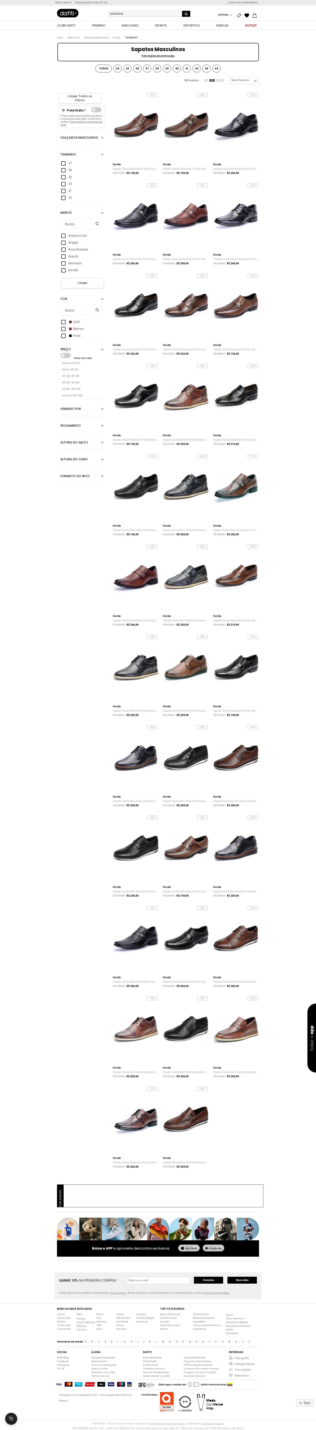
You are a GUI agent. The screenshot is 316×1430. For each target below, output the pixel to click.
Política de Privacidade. (216, 1293)
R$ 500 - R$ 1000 (71, 389)
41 (186, 68)
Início (60, 37)
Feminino (208, 1280)
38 (157, 68)
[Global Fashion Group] (146, 1384)
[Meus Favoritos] (247, 15)
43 (207, 68)
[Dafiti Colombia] (229, 1384)
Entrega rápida (245, 1364)
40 (177, 68)
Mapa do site (99, 1368)
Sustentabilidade (194, 1357)
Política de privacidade (198, 1364)
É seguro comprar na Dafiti (200, 1372)
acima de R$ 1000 (72, 395)
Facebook (63, 1361)
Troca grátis (243, 1370)
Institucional (150, 1364)
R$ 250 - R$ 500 (70, 382)
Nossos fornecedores (156, 1372)
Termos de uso (100, 1375)
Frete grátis (242, 1358)
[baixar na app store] (189, 1249)
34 (118, 68)
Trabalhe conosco (154, 1368)
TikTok (60, 1368)
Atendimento (99, 1361)
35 (127, 68)
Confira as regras (213, 1423)
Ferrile (116, 37)
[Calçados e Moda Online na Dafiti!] (67, 13)
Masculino (74, 37)
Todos (103, 68)
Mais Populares (240, 80)
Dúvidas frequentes (103, 1357)
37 (147, 68)
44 (216, 68)
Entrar (223, 14)
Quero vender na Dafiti (156, 1375)
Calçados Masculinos (96, 37)
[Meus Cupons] (240, 15)
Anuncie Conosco (194, 1375)
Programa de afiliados (197, 1361)
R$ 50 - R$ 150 (70, 369)
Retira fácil (242, 1375)
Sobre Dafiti (150, 1361)
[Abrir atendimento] (11, 1419)
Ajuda (229, 1314)
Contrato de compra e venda (201, 1368)
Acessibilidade (152, 1357)
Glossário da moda (103, 1372)
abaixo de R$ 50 (71, 363)
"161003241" (131, 37)
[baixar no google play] (213, 1249)
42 (196, 68)
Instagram (63, 1364)
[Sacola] (255, 15)
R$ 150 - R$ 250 (70, 376)
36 (137, 68)
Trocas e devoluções (104, 1364)
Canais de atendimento (243, 2)
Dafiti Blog (63, 1357)
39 (167, 68)
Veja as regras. (118, 1293)
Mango (81, 1318)
